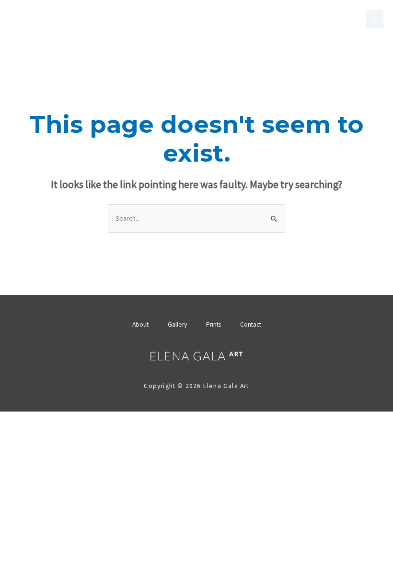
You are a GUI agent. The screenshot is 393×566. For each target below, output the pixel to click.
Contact (250, 324)
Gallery (177, 324)
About (140, 324)
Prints (213, 324)
